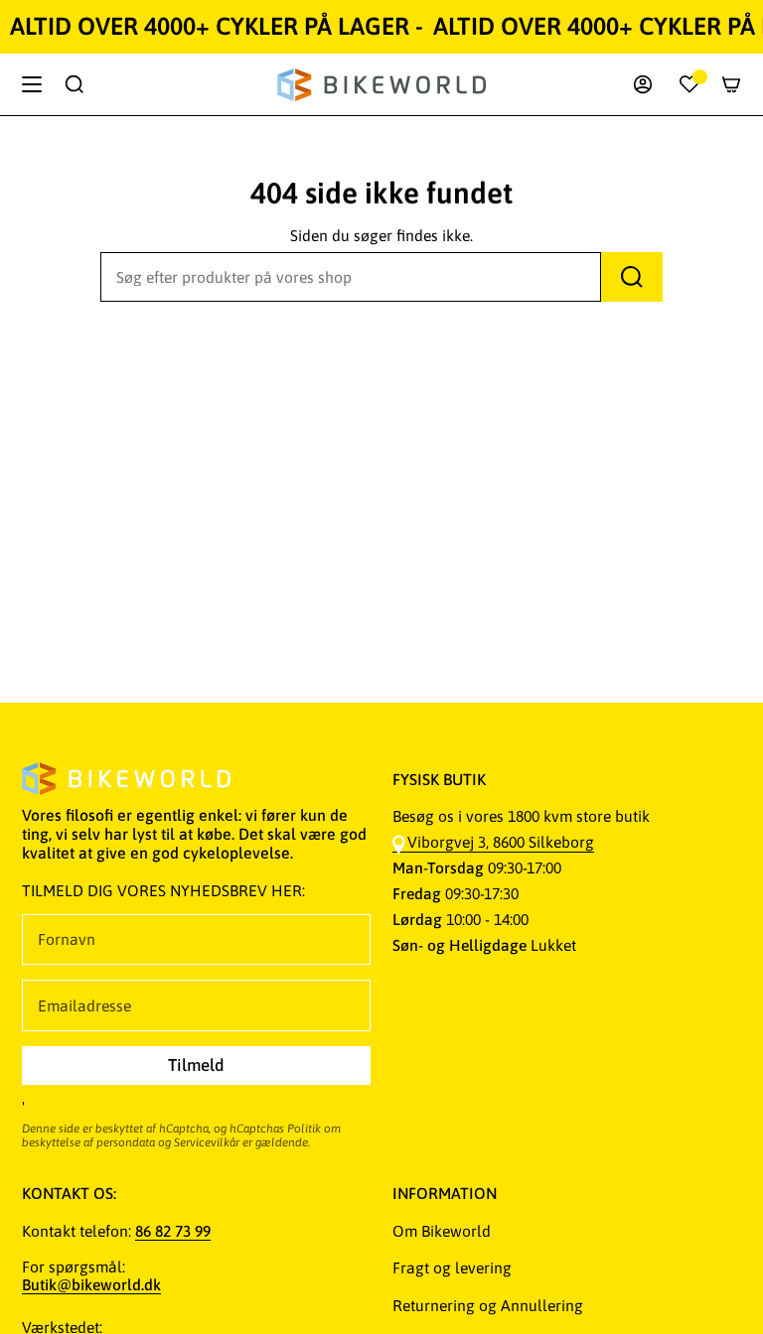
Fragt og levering (452, 1267)
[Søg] (632, 277)
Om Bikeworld (441, 1231)
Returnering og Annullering (487, 1305)
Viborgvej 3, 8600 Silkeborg (500, 842)
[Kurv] (731, 84)
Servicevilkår (206, 1142)
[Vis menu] (32, 84)
